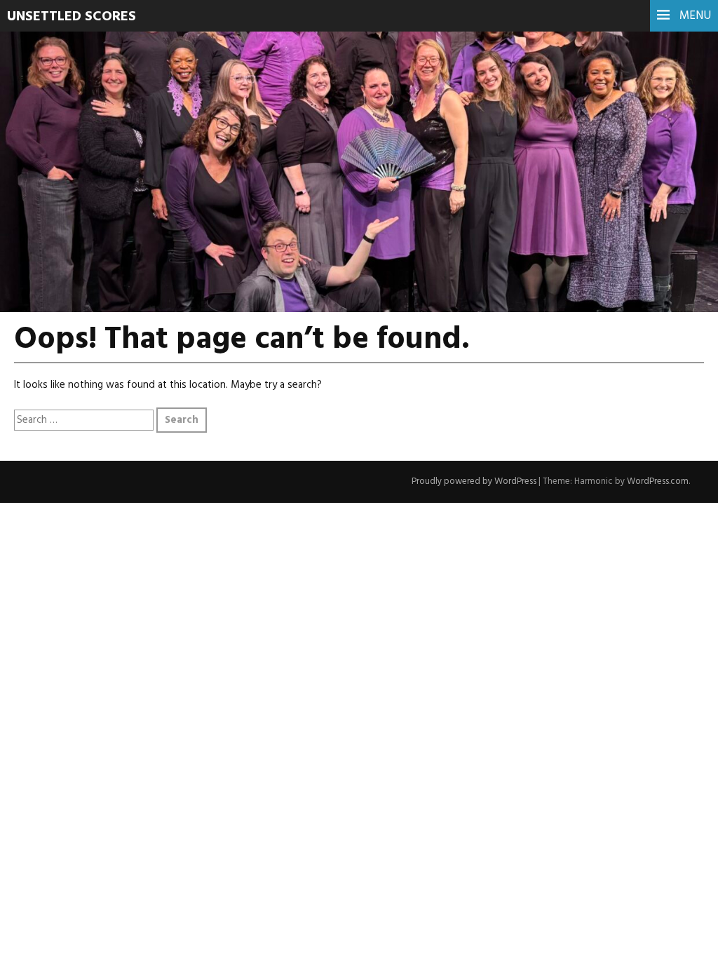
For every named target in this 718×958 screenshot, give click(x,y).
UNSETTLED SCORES (71, 17)
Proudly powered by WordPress (474, 481)
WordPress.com (658, 481)
